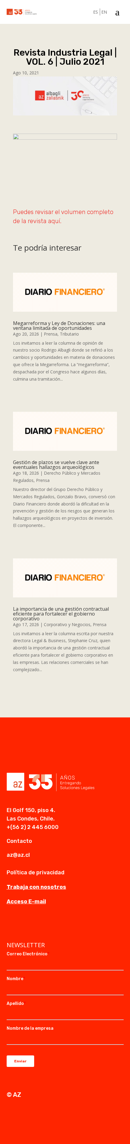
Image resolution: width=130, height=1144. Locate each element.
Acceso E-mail (26, 901)
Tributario (69, 334)
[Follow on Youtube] (36, 926)
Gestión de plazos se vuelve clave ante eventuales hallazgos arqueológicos (56, 464)
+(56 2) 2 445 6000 (33, 827)
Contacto (19, 841)
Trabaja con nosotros (36, 887)
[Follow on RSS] (48, 926)
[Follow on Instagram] (23, 926)
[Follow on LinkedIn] (11, 926)
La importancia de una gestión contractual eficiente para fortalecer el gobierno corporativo (61, 614)
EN (104, 12)
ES (95, 12)
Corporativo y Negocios (67, 624)
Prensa (50, 334)
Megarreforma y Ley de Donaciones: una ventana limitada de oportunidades (59, 325)
